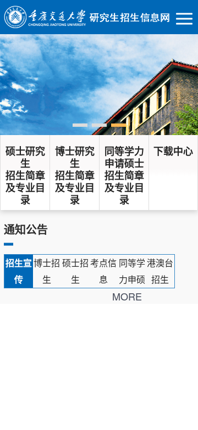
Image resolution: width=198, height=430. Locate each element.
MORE (127, 296)
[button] (80, 125)
